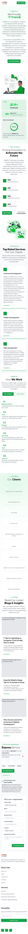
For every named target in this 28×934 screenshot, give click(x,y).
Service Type (7, 802)
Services (3, 891)
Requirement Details (9, 834)
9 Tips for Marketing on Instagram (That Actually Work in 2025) (13, 640)
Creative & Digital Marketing (9, 899)
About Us (3, 871)
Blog (2, 874)
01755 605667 (21, 213)
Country (6, 828)
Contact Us (6, 775)
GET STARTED (21, 3)
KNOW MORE (20, 394)
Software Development (12, 273)
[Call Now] (15, 213)
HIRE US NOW (7, 213)
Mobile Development (11, 317)
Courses (3, 880)
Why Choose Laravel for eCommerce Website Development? (13, 722)
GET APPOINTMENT (14, 61)
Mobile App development (8, 897)
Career (3, 882)
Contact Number (9, 821)
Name (6, 808)
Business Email (8, 815)
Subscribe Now (14, 920)
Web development (10, 348)
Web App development (7, 894)
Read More (6, 305)
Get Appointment (8, 771)
